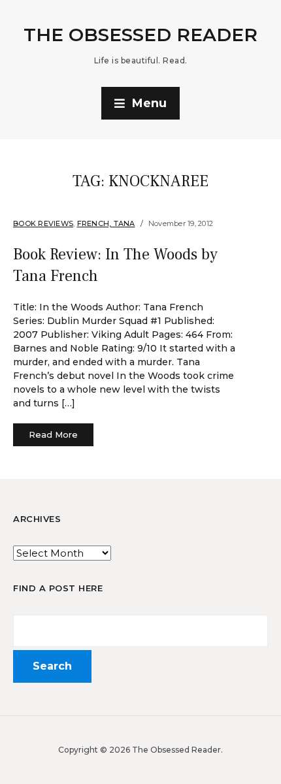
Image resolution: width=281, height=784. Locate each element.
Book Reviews (43, 223)
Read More (53, 434)
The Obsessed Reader (140, 35)
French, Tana (106, 223)
